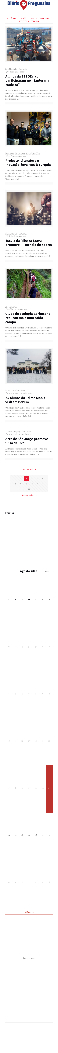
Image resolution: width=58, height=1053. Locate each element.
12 (43, 483)
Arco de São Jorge (13, 431)
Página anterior (30, 469)
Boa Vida (23, 69)
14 (29, 489)
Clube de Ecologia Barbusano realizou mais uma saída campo (27, 317)
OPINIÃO (23, 18)
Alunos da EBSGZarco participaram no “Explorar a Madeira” (27, 80)
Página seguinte (28, 495)
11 (37, 483)
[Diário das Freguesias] (29, 5)
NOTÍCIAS (11, 18)
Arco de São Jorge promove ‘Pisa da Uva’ (26, 440)
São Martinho (11, 69)
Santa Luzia (10, 390)
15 (34, 489)
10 (32, 483)
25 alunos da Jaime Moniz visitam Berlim (25, 399)
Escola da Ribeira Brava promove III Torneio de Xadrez (28, 242)
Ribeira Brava (11, 233)
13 (23, 489)
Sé (6, 306)
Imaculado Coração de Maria (18, 153)
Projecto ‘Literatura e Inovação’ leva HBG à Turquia (28, 162)
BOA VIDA (44, 18)
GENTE (33, 18)
